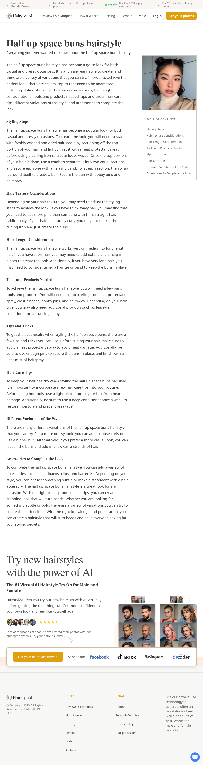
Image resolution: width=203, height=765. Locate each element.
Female (127, 16)
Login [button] (157, 16)
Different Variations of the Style (167, 167)
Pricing (110, 16)
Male (142, 16)
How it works (88, 16)
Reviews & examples (57, 16)
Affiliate (71, 750)
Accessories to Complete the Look (169, 173)
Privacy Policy (124, 724)
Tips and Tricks (157, 154)
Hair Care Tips (156, 161)
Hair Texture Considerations (165, 135)
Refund (120, 706)
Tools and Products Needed (165, 148)
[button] (181, 16)
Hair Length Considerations (165, 142)
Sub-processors (126, 733)
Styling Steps (155, 129)
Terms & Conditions (129, 715)
